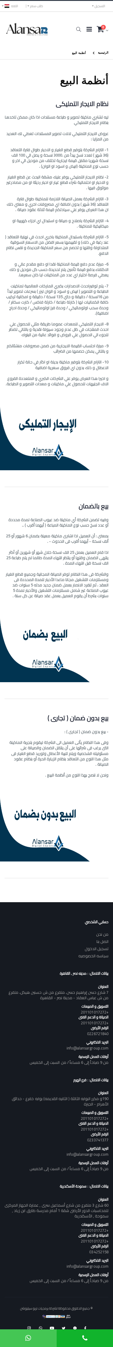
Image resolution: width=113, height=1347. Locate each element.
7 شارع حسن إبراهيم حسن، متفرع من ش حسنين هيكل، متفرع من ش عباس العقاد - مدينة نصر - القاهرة (58, 995)
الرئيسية (103, 52)
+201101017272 (94, 1012)
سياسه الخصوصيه (93, 955)
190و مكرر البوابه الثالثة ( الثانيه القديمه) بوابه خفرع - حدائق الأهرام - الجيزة (60, 1101)
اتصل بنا (102, 941)
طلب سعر (36, 6)
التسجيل (100, 6)
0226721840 (97, 1033)
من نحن (102, 934)
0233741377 (97, 1139)
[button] (78, 29)
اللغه (14, 6)
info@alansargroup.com (87, 1048)
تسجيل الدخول (96, 948)
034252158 (98, 1251)
